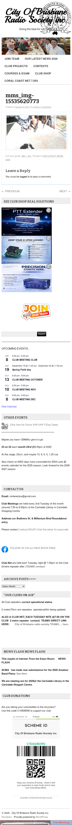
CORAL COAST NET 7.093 (21, 81)
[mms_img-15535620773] (36, 149)
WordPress (42, 816)
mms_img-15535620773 (22, 98)
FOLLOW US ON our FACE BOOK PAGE (33, 548)
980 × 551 (26, 155)
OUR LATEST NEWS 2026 (41, 59)
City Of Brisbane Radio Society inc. (36, 15)
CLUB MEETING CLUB (24, 359)
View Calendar (9, 406)
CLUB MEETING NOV (24, 389)
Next (64, 191)
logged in (25, 176)
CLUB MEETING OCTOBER (27, 379)
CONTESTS (40, 66)
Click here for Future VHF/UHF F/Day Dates (34, 424)
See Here (21, 673)
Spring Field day (21, 369)
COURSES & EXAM (17, 73)
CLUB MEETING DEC (24, 399)
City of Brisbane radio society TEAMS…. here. (42, 624)
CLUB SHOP (43, 73)
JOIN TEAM (12, 59)
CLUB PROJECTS (16, 66)
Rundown (7, 816)
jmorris (36, 106)
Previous (11, 191)
